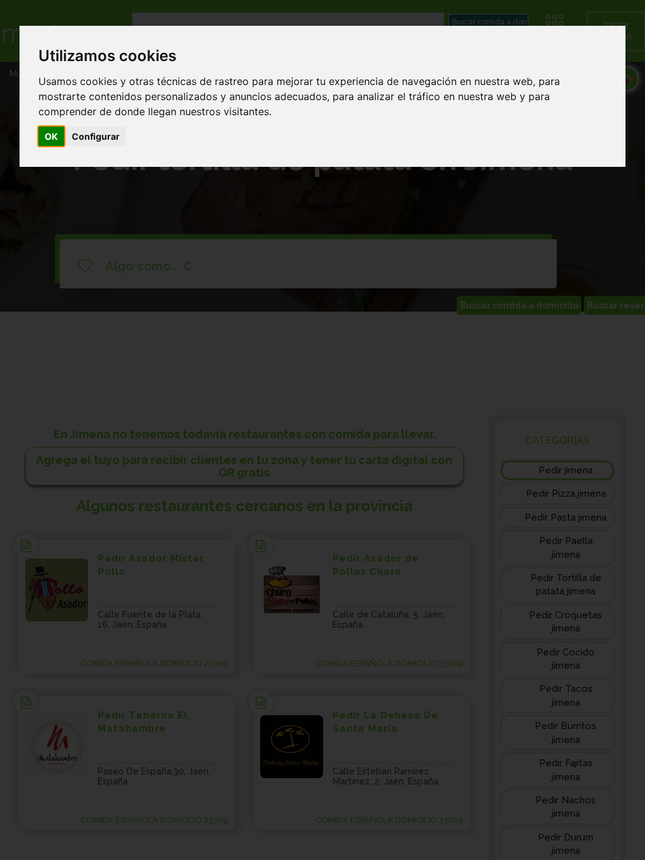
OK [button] (51, 136)
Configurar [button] (96, 136)
